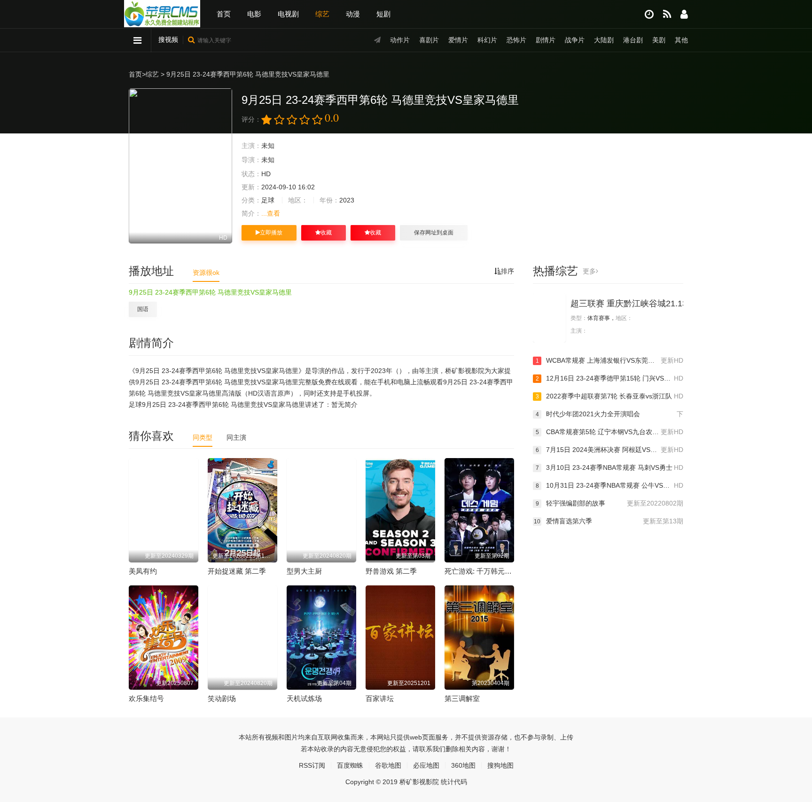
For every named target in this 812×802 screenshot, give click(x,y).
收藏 (326, 232)
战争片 (575, 40)
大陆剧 (604, 40)
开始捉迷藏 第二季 (237, 571)
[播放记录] (649, 14)
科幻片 (487, 40)
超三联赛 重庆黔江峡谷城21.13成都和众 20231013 (665, 303)
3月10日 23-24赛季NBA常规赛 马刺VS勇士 (609, 467)
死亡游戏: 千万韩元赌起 (482, 571)
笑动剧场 (222, 698)
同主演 (236, 437)
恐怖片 (516, 40)
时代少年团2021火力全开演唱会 (609, 414)
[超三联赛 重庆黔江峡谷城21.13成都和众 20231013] (549, 318)
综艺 (322, 14)
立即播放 (271, 232)
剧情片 (545, 40)
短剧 (383, 14)
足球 (267, 200)
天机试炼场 (304, 698)
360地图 (463, 765)
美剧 (658, 40)
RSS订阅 (312, 765)
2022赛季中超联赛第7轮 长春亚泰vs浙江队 (609, 396)
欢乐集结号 (146, 698)
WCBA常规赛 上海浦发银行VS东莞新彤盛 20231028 (609, 360)
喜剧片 (429, 40)
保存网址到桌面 (433, 232)
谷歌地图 (388, 765)
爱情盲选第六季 (608, 521)
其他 (681, 40)
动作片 (400, 40)
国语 (142, 309)
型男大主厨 (304, 571)
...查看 (270, 213)
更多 (589, 271)
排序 (507, 271)
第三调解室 (462, 698)
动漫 (353, 14)
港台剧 (633, 40)
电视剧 (288, 14)
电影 (254, 14)
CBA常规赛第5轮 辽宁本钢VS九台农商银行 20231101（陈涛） (609, 432)
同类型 (202, 437)
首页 (224, 14)
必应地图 (426, 765)
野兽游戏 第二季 (391, 571)
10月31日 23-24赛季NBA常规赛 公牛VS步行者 (609, 485)
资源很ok (206, 272)
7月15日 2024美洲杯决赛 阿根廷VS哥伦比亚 (609, 449)
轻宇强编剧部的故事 (609, 503)
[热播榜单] (667, 14)
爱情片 (458, 40)
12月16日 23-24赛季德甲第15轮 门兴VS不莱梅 (609, 378)
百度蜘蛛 (350, 765)
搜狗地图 (500, 765)
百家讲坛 (380, 698)
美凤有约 (143, 571)
